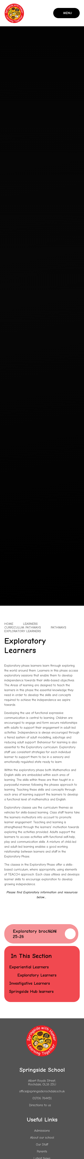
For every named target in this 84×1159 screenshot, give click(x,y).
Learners (30, 624)
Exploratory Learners (22, 631)
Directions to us (40, 1105)
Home (8, 624)
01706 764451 (42, 1098)
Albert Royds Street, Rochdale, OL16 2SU (42, 1082)
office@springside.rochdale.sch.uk (42, 1091)
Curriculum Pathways (22, 627)
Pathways (58, 627)
